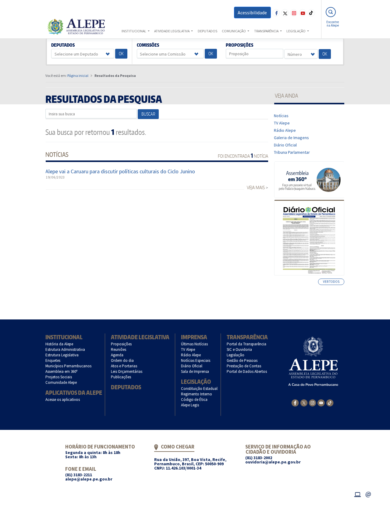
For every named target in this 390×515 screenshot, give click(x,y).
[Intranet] (357, 493)
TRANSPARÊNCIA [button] (266, 31)
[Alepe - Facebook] (295, 402)
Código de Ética (194, 400)
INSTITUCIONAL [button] (134, 31)
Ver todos (331, 281)
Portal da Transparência (246, 344)
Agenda (117, 355)
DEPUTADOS (207, 31)
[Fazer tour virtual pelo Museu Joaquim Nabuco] (309, 179)
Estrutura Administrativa (65, 349)
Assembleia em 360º (61, 371)
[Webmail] (368, 493)
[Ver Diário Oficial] (309, 237)
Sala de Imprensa (195, 371)
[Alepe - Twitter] (304, 402)
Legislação (196, 381)
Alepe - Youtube (302, 12)
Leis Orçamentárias (126, 371)
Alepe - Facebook (276, 12)
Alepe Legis (190, 405)
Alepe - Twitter (285, 12)
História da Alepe (59, 344)
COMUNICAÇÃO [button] (234, 31)
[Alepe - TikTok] (330, 402)
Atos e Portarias (124, 366)
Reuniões (118, 349)
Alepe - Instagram (293, 12)
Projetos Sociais (59, 377)
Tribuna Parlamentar (292, 152)
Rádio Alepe (285, 130)
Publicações (121, 377)
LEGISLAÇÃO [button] (296, 31)
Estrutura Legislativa (62, 355)
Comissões (148, 45)
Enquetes (53, 360)
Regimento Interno (196, 394)
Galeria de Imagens (291, 137)
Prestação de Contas (244, 366)
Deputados (63, 45)
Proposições (239, 45)
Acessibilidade (252, 12)
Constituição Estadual (199, 389)
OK (121, 53)
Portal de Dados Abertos (247, 371)
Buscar (148, 114)
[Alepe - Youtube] (321, 402)
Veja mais (256, 187)
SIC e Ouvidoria (239, 349)
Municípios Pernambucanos (68, 366)
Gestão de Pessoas (242, 360)
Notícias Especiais (195, 360)
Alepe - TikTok (311, 12)
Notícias (281, 115)
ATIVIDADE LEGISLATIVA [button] (172, 31)
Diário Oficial (285, 145)
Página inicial (77, 75)
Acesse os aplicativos (63, 400)
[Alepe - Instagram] (312, 402)
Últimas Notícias (194, 344)
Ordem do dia (122, 360)
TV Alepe (282, 123)
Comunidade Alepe (61, 382)
